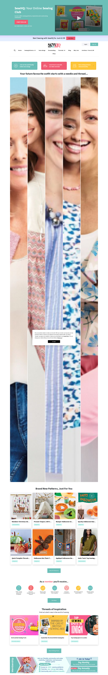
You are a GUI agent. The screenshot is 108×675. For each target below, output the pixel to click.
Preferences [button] (59, 337)
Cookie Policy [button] (66, 336)
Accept (54, 341)
